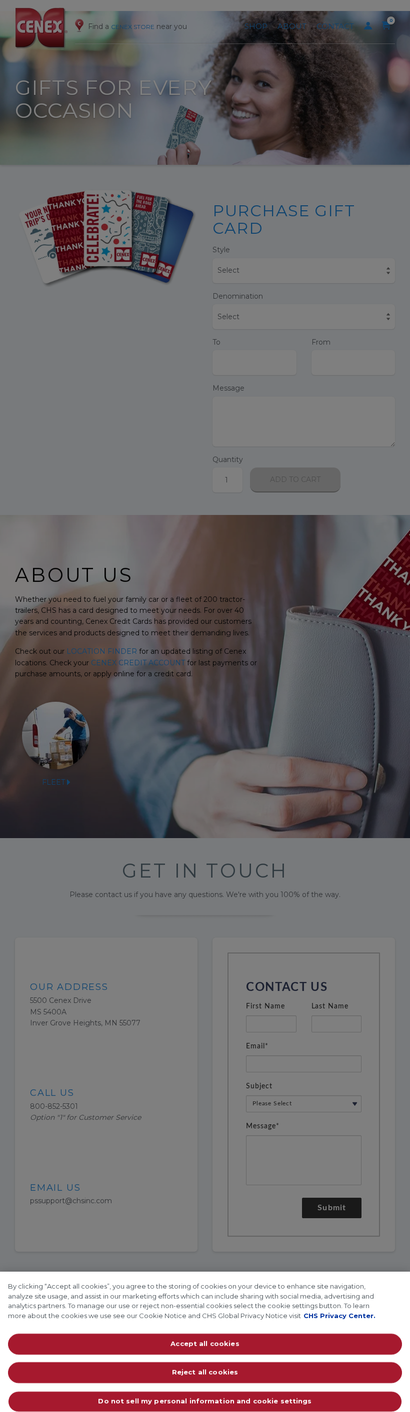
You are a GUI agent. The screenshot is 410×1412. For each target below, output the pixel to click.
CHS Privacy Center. (340, 1316)
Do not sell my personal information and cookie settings (205, 1401)
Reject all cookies (205, 1373)
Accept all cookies (204, 1344)
